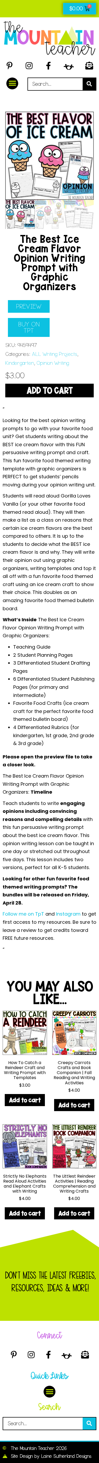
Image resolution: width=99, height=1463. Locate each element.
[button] (12, 83)
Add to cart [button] (25, 1100)
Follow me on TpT (24, 914)
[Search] (89, 84)
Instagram (69, 914)
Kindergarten (19, 363)
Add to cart (50, 390)
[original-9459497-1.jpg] (49, 156)
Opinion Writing (52, 363)
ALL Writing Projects (54, 354)
